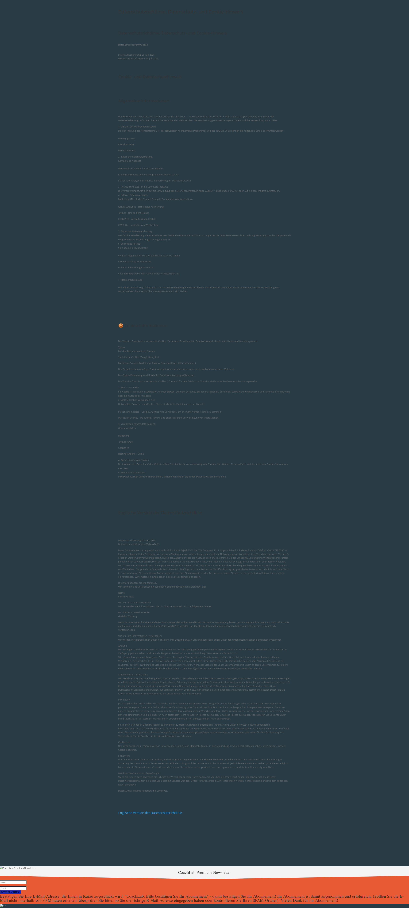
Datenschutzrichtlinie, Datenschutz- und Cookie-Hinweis (172, 33)
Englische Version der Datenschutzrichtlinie (160, 512)
